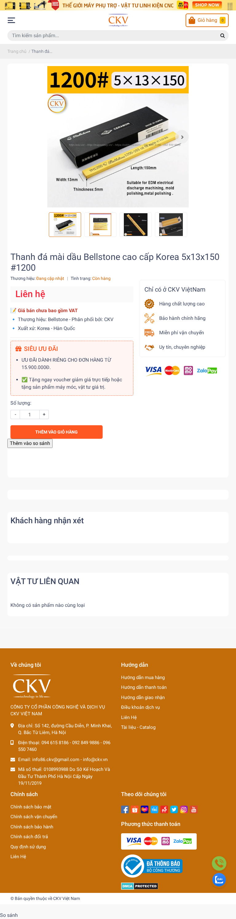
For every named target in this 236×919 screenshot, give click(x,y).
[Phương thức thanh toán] (181, 371)
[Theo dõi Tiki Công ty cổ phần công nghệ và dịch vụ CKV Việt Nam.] (154, 809)
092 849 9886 (85, 742)
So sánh (9, 915)
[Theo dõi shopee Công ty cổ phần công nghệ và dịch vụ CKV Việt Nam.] (135, 809)
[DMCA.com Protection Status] (139, 886)
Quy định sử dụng (28, 847)
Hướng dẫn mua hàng (143, 677)
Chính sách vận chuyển (33, 816)
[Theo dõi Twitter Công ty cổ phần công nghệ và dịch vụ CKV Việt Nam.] (174, 809)
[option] (118, 136)
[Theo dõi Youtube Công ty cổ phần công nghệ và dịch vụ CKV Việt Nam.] (194, 809)
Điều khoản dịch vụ (140, 707)
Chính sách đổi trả (29, 836)
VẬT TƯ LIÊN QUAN (44, 581)
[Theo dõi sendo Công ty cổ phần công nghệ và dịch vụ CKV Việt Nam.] (164, 809)
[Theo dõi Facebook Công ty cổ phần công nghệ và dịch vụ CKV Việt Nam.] (125, 809)
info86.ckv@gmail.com (55, 759)
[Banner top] (118, 5)
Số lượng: (20, 403)
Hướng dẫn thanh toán (144, 687)
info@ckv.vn (95, 759)
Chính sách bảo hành (31, 827)
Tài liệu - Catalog (138, 727)
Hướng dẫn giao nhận (143, 697)
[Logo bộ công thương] (152, 866)
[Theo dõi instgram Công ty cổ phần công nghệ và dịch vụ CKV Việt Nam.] (184, 809)
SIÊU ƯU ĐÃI (41, 349)
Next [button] (182, 136)
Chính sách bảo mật (30, 807)
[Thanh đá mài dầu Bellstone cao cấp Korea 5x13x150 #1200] (118, 136)
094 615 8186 (55, 742)
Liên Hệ (129, 717)
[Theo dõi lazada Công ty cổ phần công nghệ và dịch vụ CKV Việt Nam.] (144, 809)
